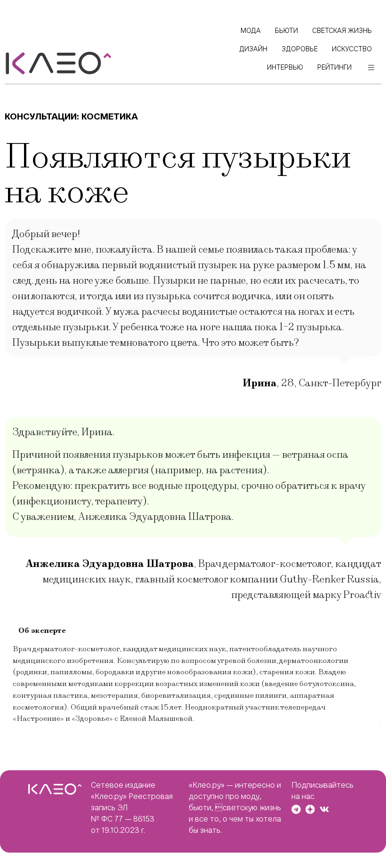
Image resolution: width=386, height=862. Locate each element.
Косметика (109, 116)
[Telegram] (296, 809)
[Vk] (324, 809)
